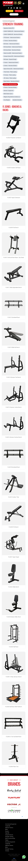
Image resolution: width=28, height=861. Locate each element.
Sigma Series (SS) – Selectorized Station (13, 68)
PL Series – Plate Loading (10, 75)
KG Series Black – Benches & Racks (12, 50)
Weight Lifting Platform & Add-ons (12, 96)
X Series (7, 850)
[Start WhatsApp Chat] (24, 856)
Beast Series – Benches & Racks (11, 81)
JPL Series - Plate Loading (10, 78)
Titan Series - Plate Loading (10, 71)
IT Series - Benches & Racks (10, 40)
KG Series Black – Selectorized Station (13, 46)
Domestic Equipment (10, 841)
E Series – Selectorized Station (11, 62)
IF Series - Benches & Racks (10, 87)
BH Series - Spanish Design (10, 59)
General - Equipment (8, 90)
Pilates (6, 840)
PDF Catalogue (19, 11)
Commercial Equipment (10, 824)
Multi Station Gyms (8, 93)
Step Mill (7, 833)
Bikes (6, 829)
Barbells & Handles (17, 100)
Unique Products (9, 834)
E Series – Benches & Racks (10, 65)
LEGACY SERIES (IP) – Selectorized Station (14, 31)
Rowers (7, 831)
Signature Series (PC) (9, 28)
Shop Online (9, 11)
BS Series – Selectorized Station (11, 43)
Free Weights (7, 100)
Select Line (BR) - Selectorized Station (13, 53)
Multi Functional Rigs (10, 838)
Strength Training (9, 836)
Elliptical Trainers (9, 827)
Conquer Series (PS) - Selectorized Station (14, 56)
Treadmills (7, 825)
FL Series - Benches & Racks (10, 84)
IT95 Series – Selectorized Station (12, 37)
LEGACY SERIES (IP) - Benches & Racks (13, 34)
